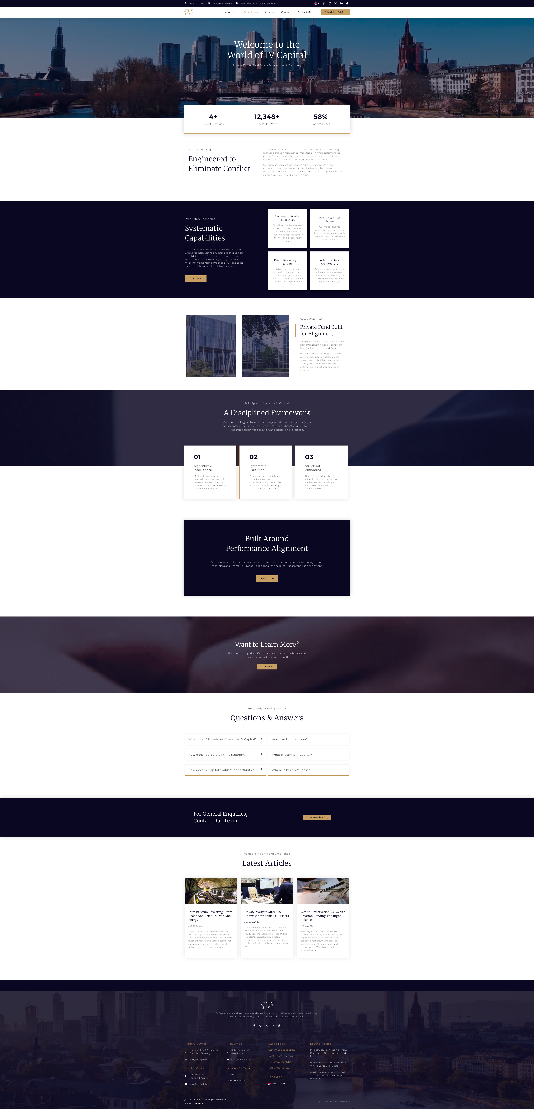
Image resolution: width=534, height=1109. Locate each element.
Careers (286, 12)
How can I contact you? (290, 739)
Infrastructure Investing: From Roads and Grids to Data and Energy (210, 915)
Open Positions (236, 1080)
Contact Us (304, 12)
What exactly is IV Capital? (292, 754)
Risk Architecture (279, 1068)
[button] (225, 739)
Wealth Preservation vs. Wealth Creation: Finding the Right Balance (323, 915)
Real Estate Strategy (280, 1056)
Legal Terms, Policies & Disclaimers (333, 1102)
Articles (269, 12)
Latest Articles (267, 863)
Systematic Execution (281, 1050)
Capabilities (250, 12)
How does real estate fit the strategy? (217, 754)
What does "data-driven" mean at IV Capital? (222, 739)
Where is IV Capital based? (292, 770)
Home (214, 12)
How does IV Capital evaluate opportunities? (222, 770)
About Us (231, 12)
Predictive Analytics (280, 1062)
